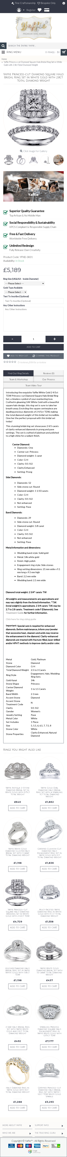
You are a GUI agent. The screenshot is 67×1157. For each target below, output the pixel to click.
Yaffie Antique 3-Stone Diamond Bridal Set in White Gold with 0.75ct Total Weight (17, 791)
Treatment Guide (15, 612)
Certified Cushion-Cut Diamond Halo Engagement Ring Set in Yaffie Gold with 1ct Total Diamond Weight (49, 853)
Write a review (38, 362)
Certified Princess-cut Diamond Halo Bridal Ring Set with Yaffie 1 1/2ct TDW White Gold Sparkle (49, 1092)
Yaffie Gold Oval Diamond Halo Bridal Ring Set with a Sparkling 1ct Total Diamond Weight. (49, 792)
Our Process (48, 379)
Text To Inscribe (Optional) (16, 296)
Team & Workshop (18, 379)
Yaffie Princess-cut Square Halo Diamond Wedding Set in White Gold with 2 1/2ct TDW (17, 913)
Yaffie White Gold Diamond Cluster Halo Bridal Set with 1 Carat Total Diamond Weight (18, 852)
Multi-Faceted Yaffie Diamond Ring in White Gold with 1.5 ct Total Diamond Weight (49, 913)
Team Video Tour (33, 385)
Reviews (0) (48, 373)
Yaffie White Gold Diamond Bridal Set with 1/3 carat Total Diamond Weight (49, 971)
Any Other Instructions (14, 305)
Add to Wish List (19, 356)
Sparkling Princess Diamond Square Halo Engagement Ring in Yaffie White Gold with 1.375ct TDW (49, 1031)
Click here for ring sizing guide (21, 619)
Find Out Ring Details (18, 373)
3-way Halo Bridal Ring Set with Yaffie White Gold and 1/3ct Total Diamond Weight (18, 1030)
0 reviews (23, 362)
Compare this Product (47, 356)
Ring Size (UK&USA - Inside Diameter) (21, 279)
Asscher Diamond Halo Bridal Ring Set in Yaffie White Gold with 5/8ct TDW (17, 971)
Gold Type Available (12, 287)
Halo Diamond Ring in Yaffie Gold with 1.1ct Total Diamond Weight (18, 1090)
